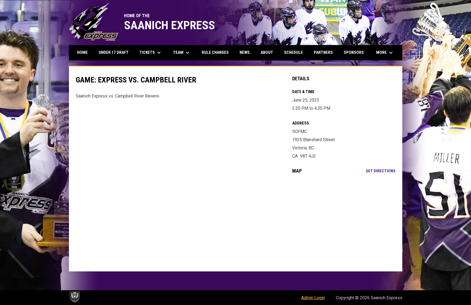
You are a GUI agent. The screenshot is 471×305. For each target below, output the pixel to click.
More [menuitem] (385, 52)
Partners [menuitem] (323, 52)
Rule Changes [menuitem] (215, 52)
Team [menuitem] (182, 52)
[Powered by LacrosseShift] (74, 297)
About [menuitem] (267, 52)
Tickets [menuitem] (151, 52)
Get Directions (380, 170)
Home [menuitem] (82, 52)
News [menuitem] (245, 52)
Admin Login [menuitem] (313, 297)
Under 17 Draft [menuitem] (114, 52)
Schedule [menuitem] (293, 52)
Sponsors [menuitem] (354, 52)
